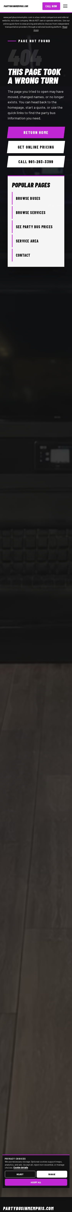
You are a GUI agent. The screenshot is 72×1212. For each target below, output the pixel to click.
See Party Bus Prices (34, 226)
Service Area (27, 241)
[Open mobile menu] (65, 6)
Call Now (51, 6)
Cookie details (20, 1167)
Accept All (36, 1182)
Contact (23, 255)
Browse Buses (28, 198)
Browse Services (31, 212)
